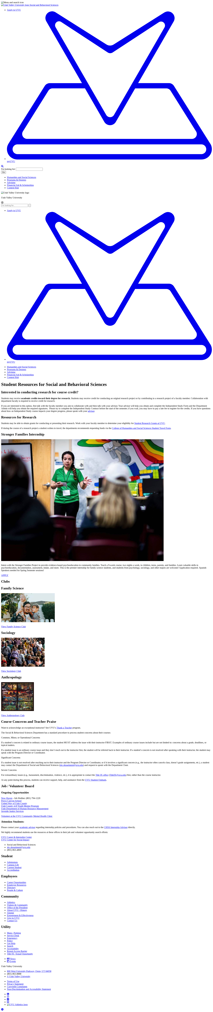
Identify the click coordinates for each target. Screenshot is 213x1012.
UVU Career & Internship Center (16, 837)
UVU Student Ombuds (95, 780)
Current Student (14, 867)
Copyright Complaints (17, 986)
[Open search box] (2, 166)
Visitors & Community (17, 905)
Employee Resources (16, 885)
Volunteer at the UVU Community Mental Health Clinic (26, 816)
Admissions (12, 862)
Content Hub (13, 188)
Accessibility (13, 948)
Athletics (11, 902)
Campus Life (13, 865)
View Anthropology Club (12, 715)
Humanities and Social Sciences (21, 177)
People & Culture (15, 890)
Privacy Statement (15, 984)
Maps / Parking (14, 933)
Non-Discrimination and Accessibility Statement (29, 989)
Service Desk (13, 935)
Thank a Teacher (64, 728)
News (13, 959)
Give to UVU (13, 918)
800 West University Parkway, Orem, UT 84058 (29, 971)
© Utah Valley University (18, 976)
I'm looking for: (8, 169)
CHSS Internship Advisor (116, 827)
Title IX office (101, 775)
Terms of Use (13, 981)
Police (10, 941)
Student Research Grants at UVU (149, 423)
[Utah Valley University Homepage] (15, 5)
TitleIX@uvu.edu (118, 775)
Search (10, 946)
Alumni (10, 913)
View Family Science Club (13, 626)
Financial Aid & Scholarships (20, 185)
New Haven (6, 798)
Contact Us (12, 920)
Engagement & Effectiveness (20, 915)
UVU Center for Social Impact (15, 840)
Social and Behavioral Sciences (44, 5)
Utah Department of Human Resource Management (24, 808)
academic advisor (27, 827)
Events (13, 961)
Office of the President (17, 907)
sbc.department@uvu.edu (71, 765)
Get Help (11, 943)
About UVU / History (17, 910)
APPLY (4, 575)
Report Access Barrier (17, 951)
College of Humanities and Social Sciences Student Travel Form (141, 428)
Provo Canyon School (11, 801)
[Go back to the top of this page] (2, 1009)
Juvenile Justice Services (12, 811)
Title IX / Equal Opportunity (20, 954)
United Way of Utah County (14, 803)
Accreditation (13, 870)
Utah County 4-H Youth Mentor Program (20, 806)
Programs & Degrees (16, 180)
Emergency (12, 938)
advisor (91, 411)
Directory (11, 887)
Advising (11, 182)
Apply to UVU (14, 10)
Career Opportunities (16, 882)
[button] (106, 2)
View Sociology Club (11, 671)
